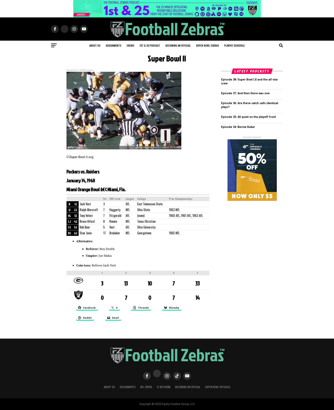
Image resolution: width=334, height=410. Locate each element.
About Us (109, 387)
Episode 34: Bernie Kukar (238, 127)
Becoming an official (178, 45)
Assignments (113, 45)
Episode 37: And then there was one (245, 93)
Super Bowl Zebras (207, 45)
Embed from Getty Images (79, 70)
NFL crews (146, 387)
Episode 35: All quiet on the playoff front (248, 117)
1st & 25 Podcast (150, 45)
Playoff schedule (234, 45)
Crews (130, 45)
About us (94, 45)
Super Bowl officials (217, 387)
